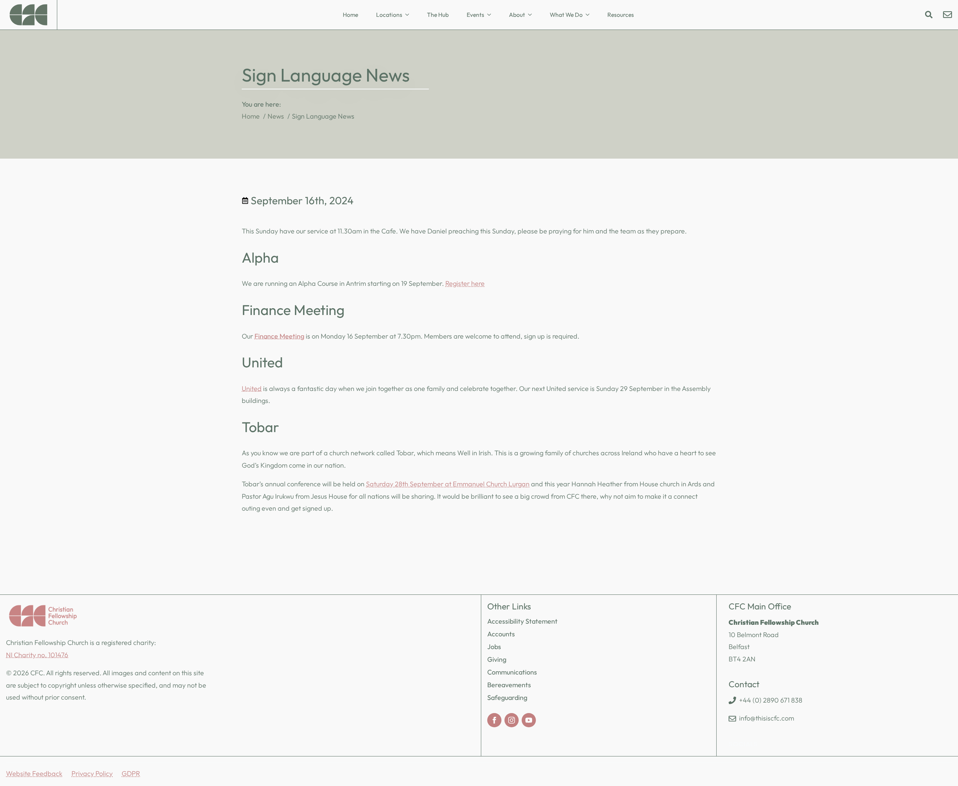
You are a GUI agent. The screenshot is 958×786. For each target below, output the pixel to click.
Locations (389, 14)
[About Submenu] (532, 14)
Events (475, 14)
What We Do (566, 14)
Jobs (494, 646)
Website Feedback (34, 773)
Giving (496, 659)
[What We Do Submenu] (590, 14)
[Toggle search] (929, 14)
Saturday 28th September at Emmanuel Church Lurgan (448, 484)
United (252, 388)
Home (350, 14)
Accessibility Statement (522, 621)
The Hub (438, 14)
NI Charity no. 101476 (37, 655)
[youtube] (529, 720)
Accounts (501, 634)
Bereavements (509, 685)
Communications (512, 672)
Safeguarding (507, 697)
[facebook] (494, 720)
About (517, 14)
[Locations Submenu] (409, 14)
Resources (620, 14)
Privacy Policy (92, 773)
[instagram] (511, 720)
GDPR (131, 773)
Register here (465, 283)
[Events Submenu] (491, 14)
